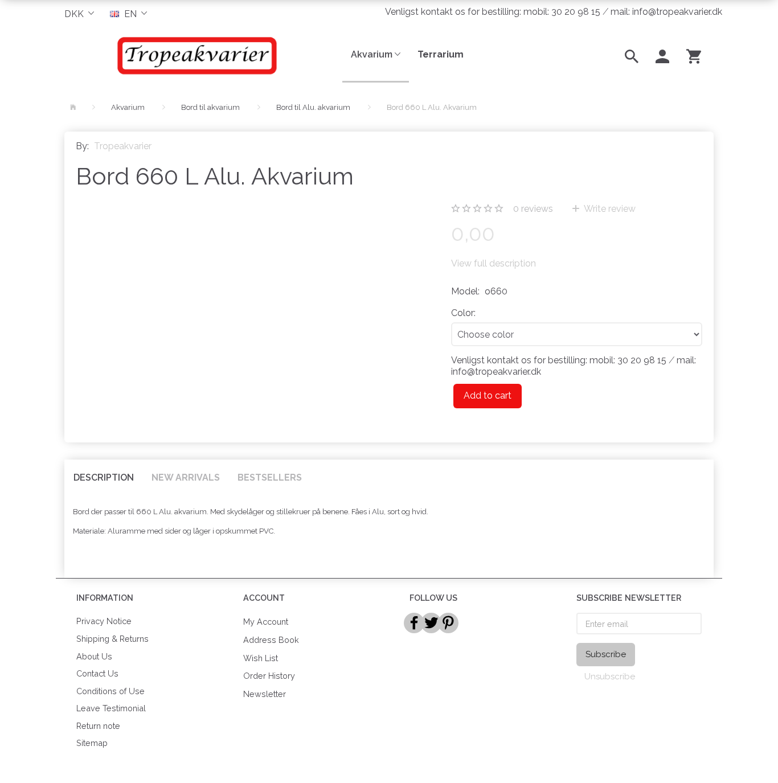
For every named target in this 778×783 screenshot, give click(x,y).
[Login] (662, 55)
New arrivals (185, 477)
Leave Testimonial (111, 708)
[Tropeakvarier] (194, 55)
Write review (609, 208)
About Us (94, 656)
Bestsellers (270, 477)
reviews (533, 208)
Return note (98, 726)
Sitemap (92, 743)
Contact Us (97, 673)
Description (103, 477)
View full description (493, 263)
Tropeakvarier (122, 146)
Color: (463, 313)
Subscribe (605, 654)
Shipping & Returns (112, 638)
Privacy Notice (104, 621)
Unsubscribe (609, 676)
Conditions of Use (110, 691)
